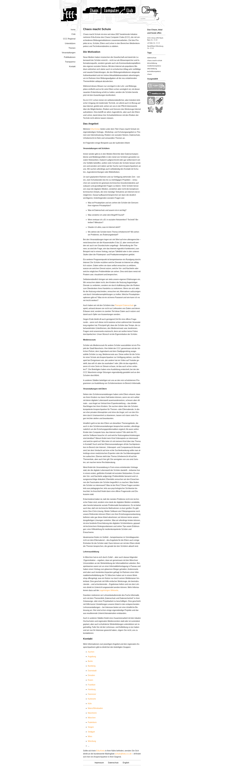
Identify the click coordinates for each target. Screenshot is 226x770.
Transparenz (70, 62)
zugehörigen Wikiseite (109, 590)
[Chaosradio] (156, 90)
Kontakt (72, 66)
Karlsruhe (92, 699)
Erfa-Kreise (95, 129)
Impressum (99, 763)
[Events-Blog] (159, 104)
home (73, 30)
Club (73, 34)
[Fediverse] (151, 112)
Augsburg (92, 657)
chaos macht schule (154, 60)
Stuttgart (91, 732)
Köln (90, 704)
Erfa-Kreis (100, 751)
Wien (90, 736)
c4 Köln (150, 43)
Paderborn (92, 722)
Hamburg (92, 689)
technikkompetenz (154, 71)
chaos (149, 74)
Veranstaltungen (68, 53)
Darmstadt (92, 671)
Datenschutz (113, 763)
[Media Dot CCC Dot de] (156, 95)
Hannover (92, 694)
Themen (72, 48)
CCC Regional (69, 39)
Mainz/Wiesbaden (95, 708)
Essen (90, 680)
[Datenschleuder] (151, 104)
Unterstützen (70, 43)
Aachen (91, 652)
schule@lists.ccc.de (123, 754)
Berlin (90, 661)
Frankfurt (91, 685)
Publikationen (69, 57)
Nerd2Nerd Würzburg (155, 46)
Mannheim (92, 713)
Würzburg (92, 741)
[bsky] (159, 112)
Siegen (91, 727)
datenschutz (151, 58)
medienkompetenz (154, 66)
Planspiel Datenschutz (124, 305)
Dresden (91, 675)
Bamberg (91, 666)
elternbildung (152, 69)
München (92, 718)
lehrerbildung (152, 63)
